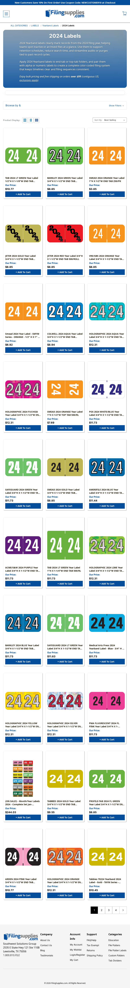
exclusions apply (29, 80)
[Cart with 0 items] (125, 13)
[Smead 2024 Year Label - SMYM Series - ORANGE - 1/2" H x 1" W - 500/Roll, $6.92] (23, 311)
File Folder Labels (117, 950)
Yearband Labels (50, 25)
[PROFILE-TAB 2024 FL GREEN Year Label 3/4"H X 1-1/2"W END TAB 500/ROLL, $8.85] (107, 779)
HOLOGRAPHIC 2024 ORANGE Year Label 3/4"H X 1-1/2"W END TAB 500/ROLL (64, 881)
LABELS (35, 25)
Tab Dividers (114, 960)
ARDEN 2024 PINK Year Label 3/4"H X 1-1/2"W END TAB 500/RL (20, 881)
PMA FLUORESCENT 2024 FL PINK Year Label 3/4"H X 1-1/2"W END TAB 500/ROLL (104, 725)
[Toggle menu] (6, 14)
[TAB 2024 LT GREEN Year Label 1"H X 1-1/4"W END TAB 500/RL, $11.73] (65, 545)
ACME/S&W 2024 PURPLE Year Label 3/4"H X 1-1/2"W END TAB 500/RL (22, 569)
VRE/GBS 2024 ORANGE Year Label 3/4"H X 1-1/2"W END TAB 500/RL (106, 257)
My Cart (74, 960)
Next (123, 910)
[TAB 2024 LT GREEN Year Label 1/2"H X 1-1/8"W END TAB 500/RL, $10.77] (23, 155)
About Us (45, 940)
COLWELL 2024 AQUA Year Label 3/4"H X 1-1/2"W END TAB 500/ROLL (65, 335)
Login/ (73, 954)
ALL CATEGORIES (19, 25)
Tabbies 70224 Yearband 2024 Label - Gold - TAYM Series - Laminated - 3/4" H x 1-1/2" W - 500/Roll (106, 881)
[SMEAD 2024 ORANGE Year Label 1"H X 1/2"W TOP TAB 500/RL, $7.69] (65, 389)
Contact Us (46, 945)
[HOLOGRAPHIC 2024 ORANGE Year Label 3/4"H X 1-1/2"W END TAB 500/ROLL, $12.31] (65, 857)
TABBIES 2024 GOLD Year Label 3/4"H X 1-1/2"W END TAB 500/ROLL (64, 803)
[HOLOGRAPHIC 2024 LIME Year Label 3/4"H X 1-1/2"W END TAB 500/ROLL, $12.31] (107, 545)
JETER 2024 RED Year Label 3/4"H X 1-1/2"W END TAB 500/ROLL (65, 257)
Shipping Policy (95, 955)
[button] (65, 105)
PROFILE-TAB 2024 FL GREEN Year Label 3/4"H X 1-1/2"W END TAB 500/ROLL (106, 803)
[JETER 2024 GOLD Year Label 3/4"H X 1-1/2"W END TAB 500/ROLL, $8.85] (23, 233)
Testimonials (46, 955)
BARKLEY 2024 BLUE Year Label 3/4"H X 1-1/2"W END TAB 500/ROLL (22, 647)
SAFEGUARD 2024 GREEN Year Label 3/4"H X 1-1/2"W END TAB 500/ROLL (22, 491)
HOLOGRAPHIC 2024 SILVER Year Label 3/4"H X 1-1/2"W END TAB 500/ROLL (64, 725)
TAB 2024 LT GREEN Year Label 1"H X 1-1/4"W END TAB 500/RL (64, 569)
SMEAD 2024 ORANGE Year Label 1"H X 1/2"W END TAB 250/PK (106, 179)
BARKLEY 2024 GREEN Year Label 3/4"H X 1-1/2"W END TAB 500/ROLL (65, 179)
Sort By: (98, 120)
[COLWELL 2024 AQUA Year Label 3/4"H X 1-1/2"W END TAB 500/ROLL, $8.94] (65, 311)
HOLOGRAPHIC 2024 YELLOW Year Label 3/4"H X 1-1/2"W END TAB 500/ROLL (22, 725)
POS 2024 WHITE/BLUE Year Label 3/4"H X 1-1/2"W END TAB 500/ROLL (106, 413)
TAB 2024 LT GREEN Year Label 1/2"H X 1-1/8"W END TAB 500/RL (21, 179)
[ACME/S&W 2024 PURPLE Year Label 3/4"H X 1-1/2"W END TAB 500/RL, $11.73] (23, 545)
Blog (42, 950)
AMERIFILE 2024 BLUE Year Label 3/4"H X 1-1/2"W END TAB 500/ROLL (106, 491)
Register (80, 954)
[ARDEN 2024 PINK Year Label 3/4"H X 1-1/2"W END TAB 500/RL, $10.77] (23, 857)
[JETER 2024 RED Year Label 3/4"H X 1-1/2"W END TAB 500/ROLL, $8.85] (65, 233)
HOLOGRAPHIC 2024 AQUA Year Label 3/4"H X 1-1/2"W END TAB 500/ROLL (106, 335)
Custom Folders (116, 955)
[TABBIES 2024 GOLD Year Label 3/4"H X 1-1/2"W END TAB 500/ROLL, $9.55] (65, 779)
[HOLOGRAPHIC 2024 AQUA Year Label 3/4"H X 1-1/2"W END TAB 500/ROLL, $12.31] (107, 311)
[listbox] (115, 120)
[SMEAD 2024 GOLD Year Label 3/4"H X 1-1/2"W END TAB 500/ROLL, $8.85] (65, 467)
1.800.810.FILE (11, 955)
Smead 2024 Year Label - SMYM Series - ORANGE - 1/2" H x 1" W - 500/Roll (22, 335)
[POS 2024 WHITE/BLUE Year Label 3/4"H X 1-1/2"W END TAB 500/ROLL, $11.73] (107, 389)
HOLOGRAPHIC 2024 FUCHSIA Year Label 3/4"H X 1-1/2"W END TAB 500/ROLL (22, 413)
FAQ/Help (91, 940)
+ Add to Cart (23, 194)
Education (113, 940)
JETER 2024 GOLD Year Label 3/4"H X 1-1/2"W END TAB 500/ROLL (20, 257)
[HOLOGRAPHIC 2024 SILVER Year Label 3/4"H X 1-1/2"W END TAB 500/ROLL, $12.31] (65, 701)
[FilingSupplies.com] (65, 14)
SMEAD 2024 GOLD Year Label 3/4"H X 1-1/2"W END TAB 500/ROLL (63, 491)
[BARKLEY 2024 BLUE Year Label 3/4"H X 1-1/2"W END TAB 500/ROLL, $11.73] (23, 623)
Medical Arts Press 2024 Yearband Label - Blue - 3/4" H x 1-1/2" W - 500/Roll (106, 647)
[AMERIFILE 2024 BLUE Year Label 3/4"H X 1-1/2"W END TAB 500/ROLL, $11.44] (107, 467)
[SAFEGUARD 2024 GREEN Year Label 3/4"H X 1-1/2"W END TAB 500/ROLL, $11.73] (23, 467)
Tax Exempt (93, 945)
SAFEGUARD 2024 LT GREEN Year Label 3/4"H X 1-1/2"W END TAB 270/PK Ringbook (65, 647)
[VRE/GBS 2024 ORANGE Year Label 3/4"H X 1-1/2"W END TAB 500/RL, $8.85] (107, 233)
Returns (91, 950)
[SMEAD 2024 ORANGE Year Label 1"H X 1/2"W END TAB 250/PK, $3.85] (107, 155)
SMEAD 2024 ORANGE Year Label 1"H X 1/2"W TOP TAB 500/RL (65, 413)
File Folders (114, 945)
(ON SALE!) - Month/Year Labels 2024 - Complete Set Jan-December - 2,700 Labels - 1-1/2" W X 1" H (22, 803)
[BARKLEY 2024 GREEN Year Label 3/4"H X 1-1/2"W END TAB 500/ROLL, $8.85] (65, 155)
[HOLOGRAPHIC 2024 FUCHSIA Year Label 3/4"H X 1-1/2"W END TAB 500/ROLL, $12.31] (23, 389)
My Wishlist (75, 949)
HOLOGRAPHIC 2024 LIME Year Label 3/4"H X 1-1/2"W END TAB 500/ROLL (106, 569)
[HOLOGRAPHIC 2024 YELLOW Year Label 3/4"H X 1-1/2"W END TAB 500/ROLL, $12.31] (23, 701)
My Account (76, 944)
